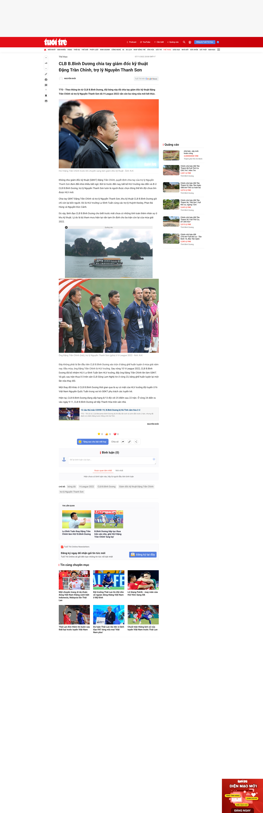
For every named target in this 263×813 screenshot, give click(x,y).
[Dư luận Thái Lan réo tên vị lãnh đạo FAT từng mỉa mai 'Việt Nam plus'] (108, 614)
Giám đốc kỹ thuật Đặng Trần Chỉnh (136, 486)
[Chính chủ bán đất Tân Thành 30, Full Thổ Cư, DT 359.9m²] (171, 221)
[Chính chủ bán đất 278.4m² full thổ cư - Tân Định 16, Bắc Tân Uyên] (171, 238)
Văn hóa (150, 50)
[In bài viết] (46, 101)
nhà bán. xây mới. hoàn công (191, 152)
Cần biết (160, 42)
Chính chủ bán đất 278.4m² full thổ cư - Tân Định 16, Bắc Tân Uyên (191, 236)
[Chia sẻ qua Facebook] (123, 442)
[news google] (146, 78)
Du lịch (129, 50)
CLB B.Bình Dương (106, 486)
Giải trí (159, 50)
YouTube (146, 42)
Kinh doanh (105, 50)
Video (69, 50)
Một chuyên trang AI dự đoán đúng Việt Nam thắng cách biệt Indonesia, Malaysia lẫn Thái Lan (74, 596)
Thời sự (77, 50)
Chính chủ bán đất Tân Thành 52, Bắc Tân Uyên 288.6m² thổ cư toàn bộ (191, 185)
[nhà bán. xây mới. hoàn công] (171, 155)
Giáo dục (176, 50)
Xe (123, 50)
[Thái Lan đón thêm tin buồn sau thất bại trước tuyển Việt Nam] (74, 614)
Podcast (132, 42)
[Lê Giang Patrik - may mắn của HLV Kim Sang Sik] (143, 580)
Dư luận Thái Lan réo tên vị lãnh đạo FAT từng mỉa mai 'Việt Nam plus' (108, 630)
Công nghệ (116, 50)
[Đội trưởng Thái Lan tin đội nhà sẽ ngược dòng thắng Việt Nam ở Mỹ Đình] (108, 580)
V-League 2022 (86, 486)
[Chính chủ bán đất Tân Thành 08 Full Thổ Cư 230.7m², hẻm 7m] (171, 170)
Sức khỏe (194, 50)
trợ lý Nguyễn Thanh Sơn (72, 491)
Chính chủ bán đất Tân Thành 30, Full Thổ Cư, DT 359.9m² (190, 219)
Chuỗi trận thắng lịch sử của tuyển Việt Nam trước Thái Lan (143, 628)
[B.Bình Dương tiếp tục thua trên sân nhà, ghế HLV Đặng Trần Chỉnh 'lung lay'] (108, 519)
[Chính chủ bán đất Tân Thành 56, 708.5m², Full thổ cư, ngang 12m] (171, 204)
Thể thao (167, 50)
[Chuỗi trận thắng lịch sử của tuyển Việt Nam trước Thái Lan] (143, 614)
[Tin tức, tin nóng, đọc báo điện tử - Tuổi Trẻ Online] (55, 42)
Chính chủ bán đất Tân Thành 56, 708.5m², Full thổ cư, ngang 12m (191, 202)
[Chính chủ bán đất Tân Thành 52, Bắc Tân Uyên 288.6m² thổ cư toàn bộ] (171, 187)
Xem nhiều (61, 50)
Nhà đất (185, 50)
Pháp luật (94, 50)
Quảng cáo (174, 42)
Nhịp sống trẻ (140, 50)
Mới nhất (52, 50)
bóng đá (72, 486)
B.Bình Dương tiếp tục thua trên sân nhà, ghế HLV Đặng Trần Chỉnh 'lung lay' (108, 534)
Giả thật (203, 50)
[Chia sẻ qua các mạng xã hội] (136, 442)
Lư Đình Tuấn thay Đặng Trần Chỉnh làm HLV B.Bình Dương (76, 532)
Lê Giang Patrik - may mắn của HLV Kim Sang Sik (143, 593)
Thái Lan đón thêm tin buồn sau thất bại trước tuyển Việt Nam (74, 628)
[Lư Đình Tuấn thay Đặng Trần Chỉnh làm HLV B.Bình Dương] (76, 519)
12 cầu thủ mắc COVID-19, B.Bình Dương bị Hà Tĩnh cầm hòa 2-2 (110, 410)
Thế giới (85, 50)
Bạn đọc (211, 50)
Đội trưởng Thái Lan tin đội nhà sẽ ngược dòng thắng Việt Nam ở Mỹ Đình (108, 595)
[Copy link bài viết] (129, 442)
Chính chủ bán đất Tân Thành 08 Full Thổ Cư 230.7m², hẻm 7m (190, 168)
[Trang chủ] (45, 49)
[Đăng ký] (143, 555)
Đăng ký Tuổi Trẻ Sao (204, 42)
